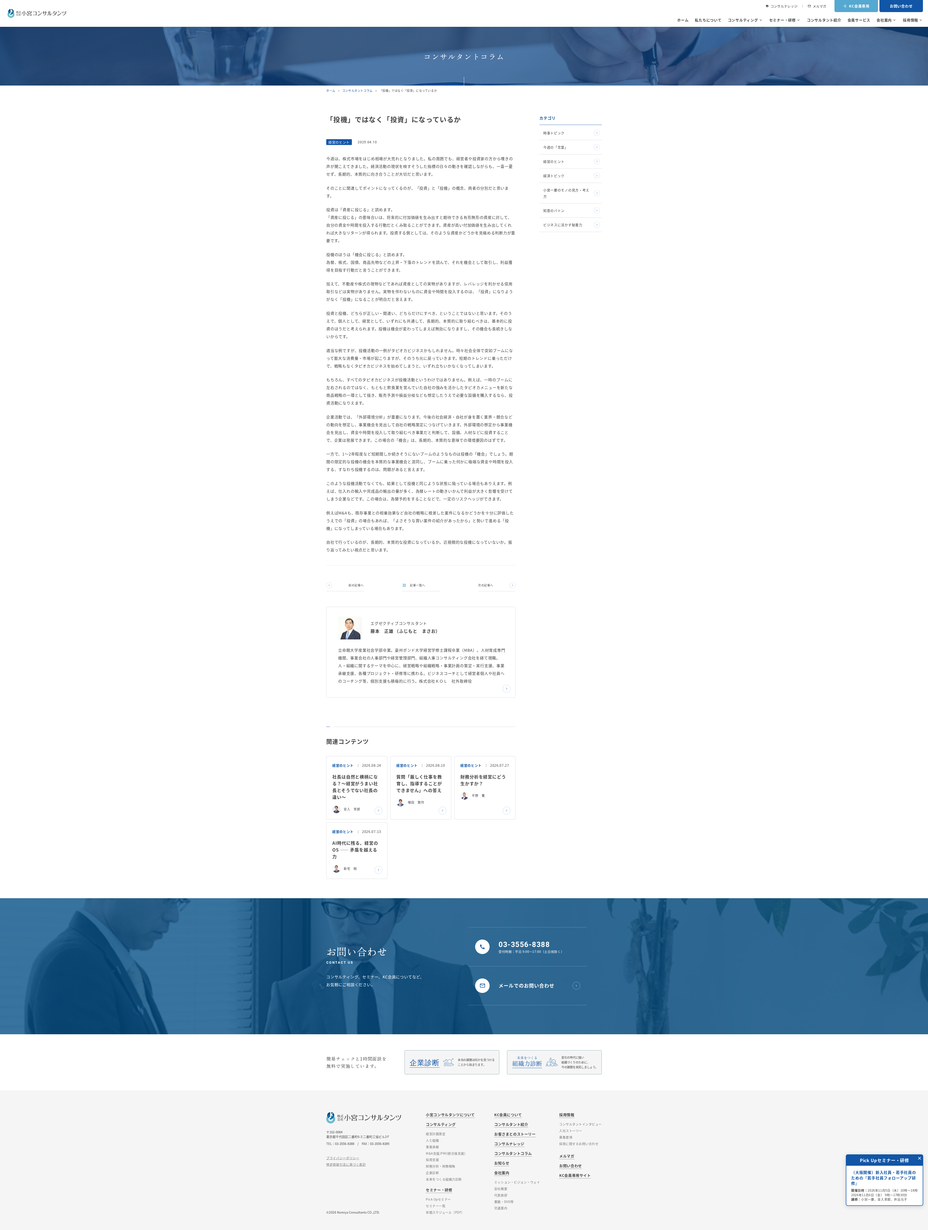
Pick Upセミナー (438, 1199)
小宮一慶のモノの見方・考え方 (566, 193)
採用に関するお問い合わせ (578, 1143)
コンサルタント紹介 (824, 19)
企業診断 (432, 1172)
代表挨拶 (500, 1195)
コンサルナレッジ (781, 6)
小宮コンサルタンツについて (450, 1114)
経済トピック (554, 175)
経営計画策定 (435, 1133)
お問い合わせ (901, 5)
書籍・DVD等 (504, 1201)
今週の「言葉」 (555, 147)
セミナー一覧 (435, 1205)
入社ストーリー (570, 1130)
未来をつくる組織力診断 (444, 1179)
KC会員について (508, 1114)
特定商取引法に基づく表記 (346, 1164)
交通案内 (500, 1208)
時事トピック (554, 132)
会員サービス (859, 19)
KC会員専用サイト (575, 1175)
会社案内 (887, 19)
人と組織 (432, 1140)
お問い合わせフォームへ (881, 1191)
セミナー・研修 (785, 19)
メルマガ (817, 6)
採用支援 (432, 1159)
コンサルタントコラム (357, 90)
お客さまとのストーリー (515, 1133)
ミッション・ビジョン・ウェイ (517, 1182)
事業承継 (432, 1146)
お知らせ (501, 1162)
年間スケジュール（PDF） (445, 1212)
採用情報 (913, 19)
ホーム (683, 19)
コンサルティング (745, 19)
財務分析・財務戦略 (440, 1166)
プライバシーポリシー (342, 1158)
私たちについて (708, 19)
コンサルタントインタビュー (580, 1124)
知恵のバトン (554, 210)
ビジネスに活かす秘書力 (562, 224)
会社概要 (500, 1188)
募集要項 (565, 1137)
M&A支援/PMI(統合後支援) (445, 1153)
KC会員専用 (856, 5)
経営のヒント (554, 161)
